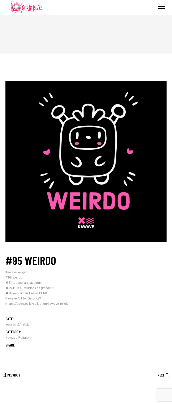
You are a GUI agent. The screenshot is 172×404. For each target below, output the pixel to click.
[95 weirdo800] (86, 161)
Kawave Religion (18, 337)
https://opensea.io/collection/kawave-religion (37, 304)
